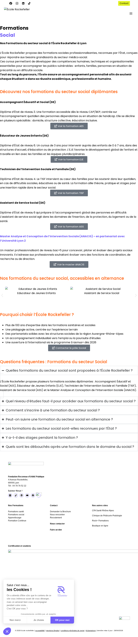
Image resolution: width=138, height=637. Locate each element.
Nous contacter (57, 524)
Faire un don (56, 530)
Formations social (16, 514)
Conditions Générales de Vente (72, 630)
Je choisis (38, 620)
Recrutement (56, 517)
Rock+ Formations (100, 520)
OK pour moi (62, 620)
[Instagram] (17, 3)
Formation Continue (17, 520)
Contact (124, 3)
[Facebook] (10, 3)
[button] (7, 631)
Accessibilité (40, 630)
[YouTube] (27, 495)
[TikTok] (29, 3)
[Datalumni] (39, 495)
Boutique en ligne (100, 526)
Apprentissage (14, 517)
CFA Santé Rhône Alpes (103, 510)
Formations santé (16, 511)
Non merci (15, 620)
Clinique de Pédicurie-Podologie (107, 515)
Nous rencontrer (57, 514)
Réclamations (91, 630)
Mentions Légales (52, 630)
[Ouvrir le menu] (131, 13)
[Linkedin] (23, 3)
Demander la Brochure (60, 511)
